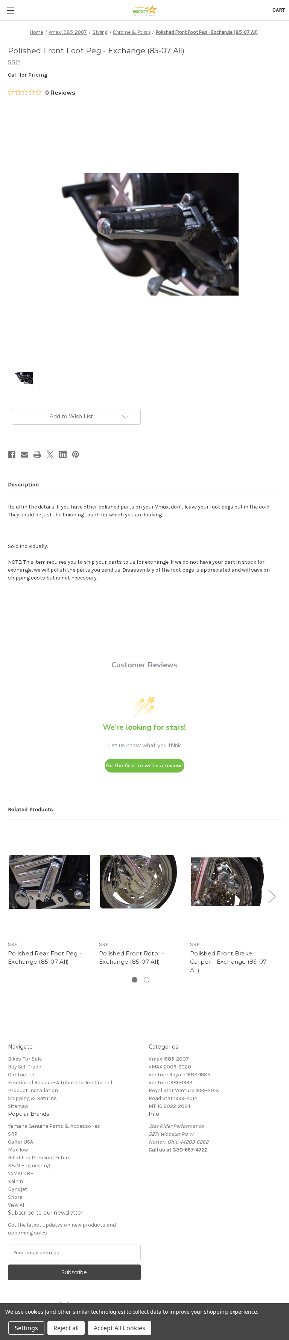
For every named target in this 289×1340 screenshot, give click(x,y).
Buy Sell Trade (24, 1067)
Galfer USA (20, 1142)
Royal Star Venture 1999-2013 (184, 1090)
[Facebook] (11, 454)
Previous (9, 896)
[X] (50, 454)
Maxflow (18, 1150)
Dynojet (17, 1189)
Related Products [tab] (30, 809)
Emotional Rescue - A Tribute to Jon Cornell (60, 1082)
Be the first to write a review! (144, 765)
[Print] (37, 454)
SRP (13, 1134)
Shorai (16, 1197)
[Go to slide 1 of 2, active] (134, 979)
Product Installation (33, 1090)
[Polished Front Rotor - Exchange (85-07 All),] (140, 881)
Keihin (15, 1181)
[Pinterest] (75, 454)
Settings (26, 1328)
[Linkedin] (63, 454)
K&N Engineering (29, 1165)
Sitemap (18, 1106)
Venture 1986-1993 (171, 1082)
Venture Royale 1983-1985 (179, 1074)
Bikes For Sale (25, 1059)
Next (271, 896)
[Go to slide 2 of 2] (146, 979)
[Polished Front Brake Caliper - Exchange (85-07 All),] (231, 881)
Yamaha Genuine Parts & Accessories (54, 1126)
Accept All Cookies (119, 1328)
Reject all (66, 1328)
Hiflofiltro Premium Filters (39, 1157)
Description (23, 484)
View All (17, 1205)
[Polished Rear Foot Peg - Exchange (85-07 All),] (49, 881)
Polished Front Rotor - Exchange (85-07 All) (131, 958)
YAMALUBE (20, 1173)
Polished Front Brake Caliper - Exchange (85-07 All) (228, 962)
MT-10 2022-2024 (169, 1106)
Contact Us (22, 1074)
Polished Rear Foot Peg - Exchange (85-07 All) (45, 958)
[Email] (24, 454)
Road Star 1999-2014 (173, 1098)
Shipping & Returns (32, 1098)
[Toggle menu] (10, 10)
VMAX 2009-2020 (170, 1067)
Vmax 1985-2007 (169, 1059)
